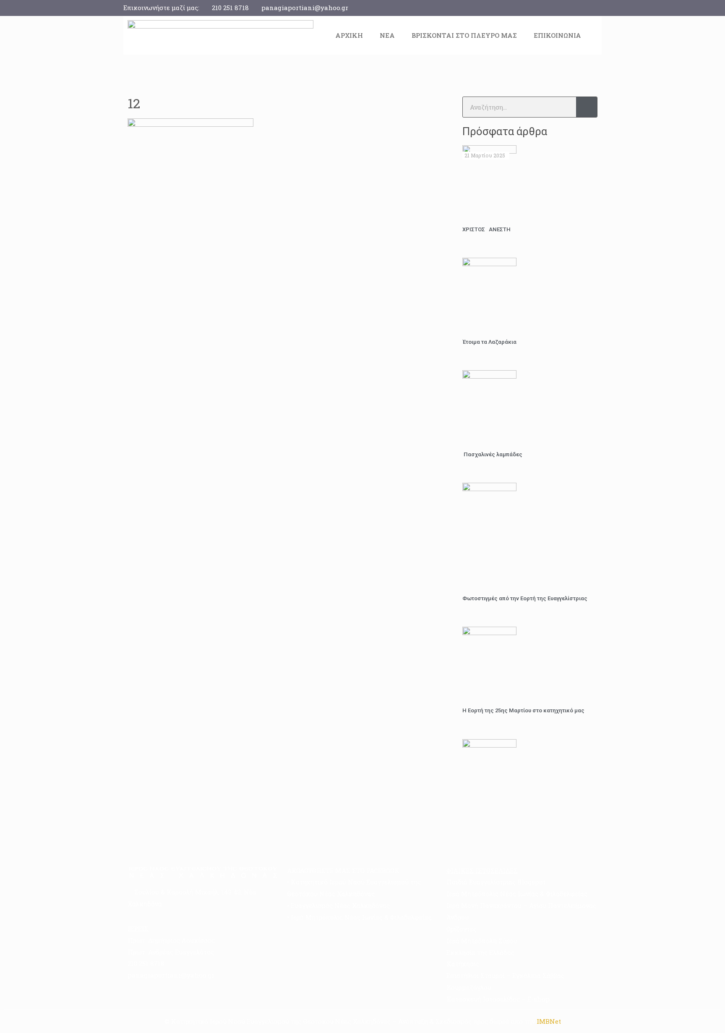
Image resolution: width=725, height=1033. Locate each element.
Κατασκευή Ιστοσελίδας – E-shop (498, 999)
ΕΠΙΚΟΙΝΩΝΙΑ (557, 35)
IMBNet (549, 1021)
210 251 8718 (230, 7)
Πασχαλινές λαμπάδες (492, 454)
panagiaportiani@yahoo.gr (304, 7)
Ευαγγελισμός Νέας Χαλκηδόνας (340, 905)
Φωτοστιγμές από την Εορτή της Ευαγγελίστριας (524, 598)
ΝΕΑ (387, 35)
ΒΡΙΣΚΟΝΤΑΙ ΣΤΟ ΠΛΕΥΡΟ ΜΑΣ (464, 35)
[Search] (586, 107)
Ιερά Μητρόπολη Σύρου (481, 940)
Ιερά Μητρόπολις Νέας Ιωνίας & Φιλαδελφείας (361, 917)
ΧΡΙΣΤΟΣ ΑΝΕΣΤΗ (486, 229)
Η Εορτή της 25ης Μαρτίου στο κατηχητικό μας (523, 710)
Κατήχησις (462, 964)
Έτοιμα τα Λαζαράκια (489, 342)
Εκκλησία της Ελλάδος (480, 952)
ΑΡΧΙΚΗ (349, 35)
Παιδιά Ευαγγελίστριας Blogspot (495, 882)
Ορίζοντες (461, 929)
